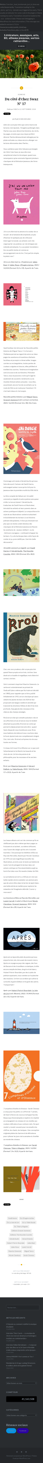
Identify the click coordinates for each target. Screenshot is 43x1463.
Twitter (11, 1431)
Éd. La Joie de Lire (13, 1222)
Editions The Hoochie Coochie (21, 1235)
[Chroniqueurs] (21, 1452)
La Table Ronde (16, 769)
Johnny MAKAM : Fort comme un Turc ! (20, 1357)
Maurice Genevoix (18, 766)
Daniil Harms (12, 1218)
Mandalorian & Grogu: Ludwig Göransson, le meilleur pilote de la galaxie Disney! (21, 1364)
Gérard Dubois (27, 1239)
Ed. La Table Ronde (28, 1222)
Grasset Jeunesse (10, 400)
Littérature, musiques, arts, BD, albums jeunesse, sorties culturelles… (21, 38)
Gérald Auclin (16, 551)
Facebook (22, 1431)
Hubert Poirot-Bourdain (21, 990)
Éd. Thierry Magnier (21, 1226)
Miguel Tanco (32, 397)
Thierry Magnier (18, 1148)
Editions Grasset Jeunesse (21, 1231)
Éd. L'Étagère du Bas (27, 1218)
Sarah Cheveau (29, 1255)
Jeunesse (21, 94)
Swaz (15, 109)
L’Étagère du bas (27, 265)
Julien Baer (31, 1243)
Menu (22, 46)
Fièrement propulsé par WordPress (18, 1456)
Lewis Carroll (8, 901)
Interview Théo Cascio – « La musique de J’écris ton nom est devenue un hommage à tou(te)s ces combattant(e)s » (21, 1335)
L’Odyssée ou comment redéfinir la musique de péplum (21, 1325)
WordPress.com (24, 1458)
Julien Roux (14, 265)
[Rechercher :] (22, 1308)
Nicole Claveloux (15, 1255)
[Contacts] (17, 1452)
